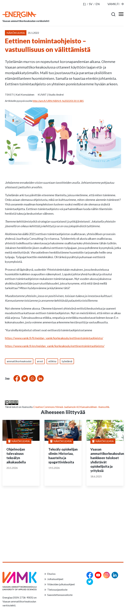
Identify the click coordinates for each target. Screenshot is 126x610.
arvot (40, 361)
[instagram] (106, 575)
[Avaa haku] (113, 14)
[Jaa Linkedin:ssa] (40, 378)
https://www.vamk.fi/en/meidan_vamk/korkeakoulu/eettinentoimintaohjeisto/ (55, 346)
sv (90, 4)
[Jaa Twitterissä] (24, 378)
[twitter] (89, 581)
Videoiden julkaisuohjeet (61, 584)
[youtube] (98, 575)
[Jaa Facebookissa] (16, 378)
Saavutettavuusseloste (60, 594)
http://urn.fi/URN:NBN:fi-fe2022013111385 (58, 100)
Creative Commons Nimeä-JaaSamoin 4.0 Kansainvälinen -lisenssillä (71, 406)
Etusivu (51, 573)
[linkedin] (115, 575)
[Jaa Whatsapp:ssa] (32, 378)
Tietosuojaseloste (57, 589)
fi (84, 4)
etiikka (52, 361)
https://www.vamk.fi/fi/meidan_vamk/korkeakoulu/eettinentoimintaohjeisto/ (54, 338)
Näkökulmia (20, 441)
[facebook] (89, 575)
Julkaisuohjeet (55, 579)
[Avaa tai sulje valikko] (120, 14)
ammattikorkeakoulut (19, 361)
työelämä (67, 361)
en (97, 4)
